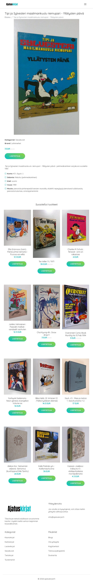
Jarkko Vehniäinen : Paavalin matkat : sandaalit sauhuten (17, 327)
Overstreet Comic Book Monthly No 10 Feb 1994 (75, 334)
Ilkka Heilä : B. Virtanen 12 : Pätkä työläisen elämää (46, 399)
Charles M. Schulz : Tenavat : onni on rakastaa (76, 252)
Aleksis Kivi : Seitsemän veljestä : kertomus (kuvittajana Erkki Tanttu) (17, 468)
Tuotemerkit (10, 560)
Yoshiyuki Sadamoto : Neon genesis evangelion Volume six (17, 401)
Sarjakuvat (20, 140)
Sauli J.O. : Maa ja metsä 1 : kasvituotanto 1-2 (75, 399)
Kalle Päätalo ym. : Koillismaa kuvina (46, 467)
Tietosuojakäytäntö (56, 551)
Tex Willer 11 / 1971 (46, 261)
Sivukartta (52, 555)
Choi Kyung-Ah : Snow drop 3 (46, 333)
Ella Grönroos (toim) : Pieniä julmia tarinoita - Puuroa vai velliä (17, 252)
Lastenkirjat (10, 546)
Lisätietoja (15, 156)
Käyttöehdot (53, 546)
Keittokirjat (9, 542)
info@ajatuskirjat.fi (56, 517)
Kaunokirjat (9, 537)
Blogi (50, 537)
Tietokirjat (9, 555)
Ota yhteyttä (53, 542)
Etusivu (8, 17)
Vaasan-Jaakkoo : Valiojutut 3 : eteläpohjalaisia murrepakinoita (75, 470)
